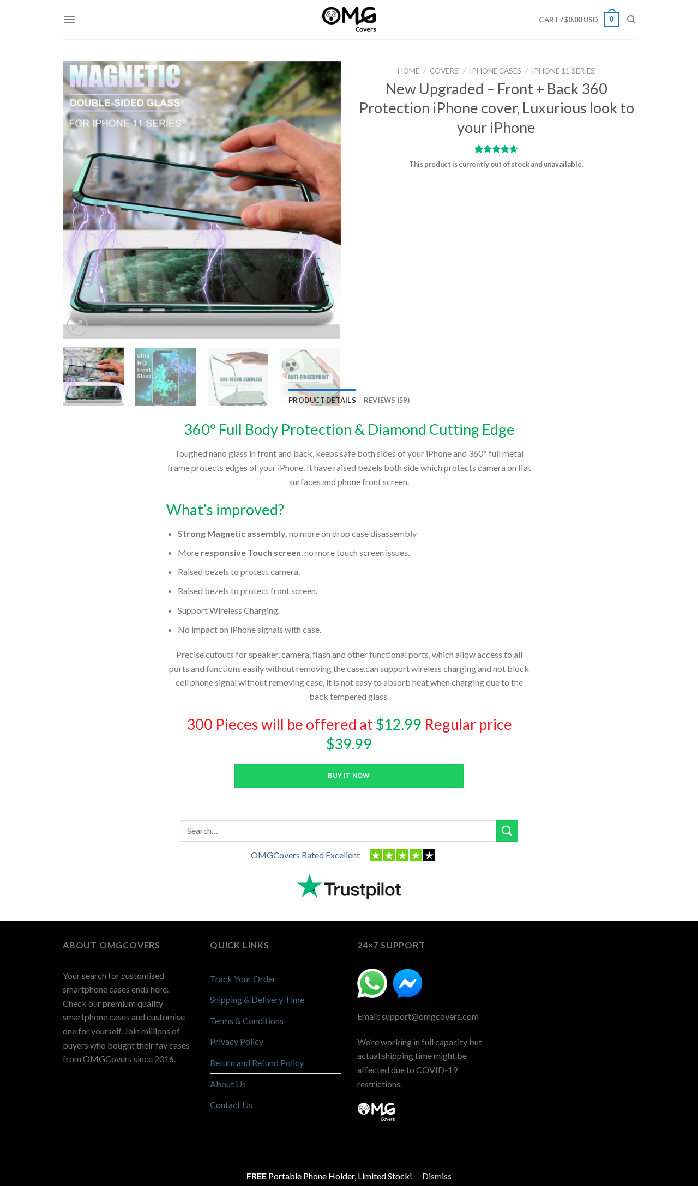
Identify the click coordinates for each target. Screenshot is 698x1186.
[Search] (631, 19)
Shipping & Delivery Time (257, 999)
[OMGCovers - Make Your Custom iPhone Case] (349, 19)
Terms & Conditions (247, 1020)
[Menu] (69, 19)
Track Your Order (243, 978)
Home (408, 70)
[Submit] (507, 831)
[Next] (327, 200)
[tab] (322, 400)
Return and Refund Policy (257, 1062)
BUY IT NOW (349, 775)
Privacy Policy (236, 1041)
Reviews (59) (387, 400)
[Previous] (76, 200)
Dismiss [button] (437, 1176)
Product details (322, 400)
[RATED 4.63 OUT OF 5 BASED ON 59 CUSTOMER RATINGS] (496, 148)
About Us (228, 1084)
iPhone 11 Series (563, 70)
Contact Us (231, 1104)
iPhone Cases (495, 70)
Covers (444, 70)
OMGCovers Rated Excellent (305, 855)
